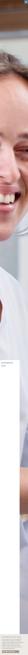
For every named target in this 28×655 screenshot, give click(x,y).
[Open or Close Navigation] (26, 2)
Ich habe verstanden (9, 651)
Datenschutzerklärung (10, 648)
